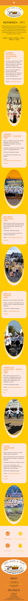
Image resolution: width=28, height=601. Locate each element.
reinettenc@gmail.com (15, 81)
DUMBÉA (5, 38)
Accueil (14, 581)
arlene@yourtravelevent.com (15, 387)
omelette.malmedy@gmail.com (15, 237)
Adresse (14, 593)
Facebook (5, 163)
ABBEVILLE (12, 39)
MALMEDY (16, 38)
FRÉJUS (22, 38)
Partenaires (14, 585)
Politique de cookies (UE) (14, 599)
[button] (13, 2)
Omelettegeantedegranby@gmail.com (12, 160)
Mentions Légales (14, 598)
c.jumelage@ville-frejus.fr (14, 311)
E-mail (14, 594)
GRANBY (10, 38)
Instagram (5, 478)
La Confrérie (14, 583)
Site (4, 392)
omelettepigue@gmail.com (14, 473)
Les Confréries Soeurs (14, 584)
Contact (14, 586)
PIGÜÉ (17, 39)
